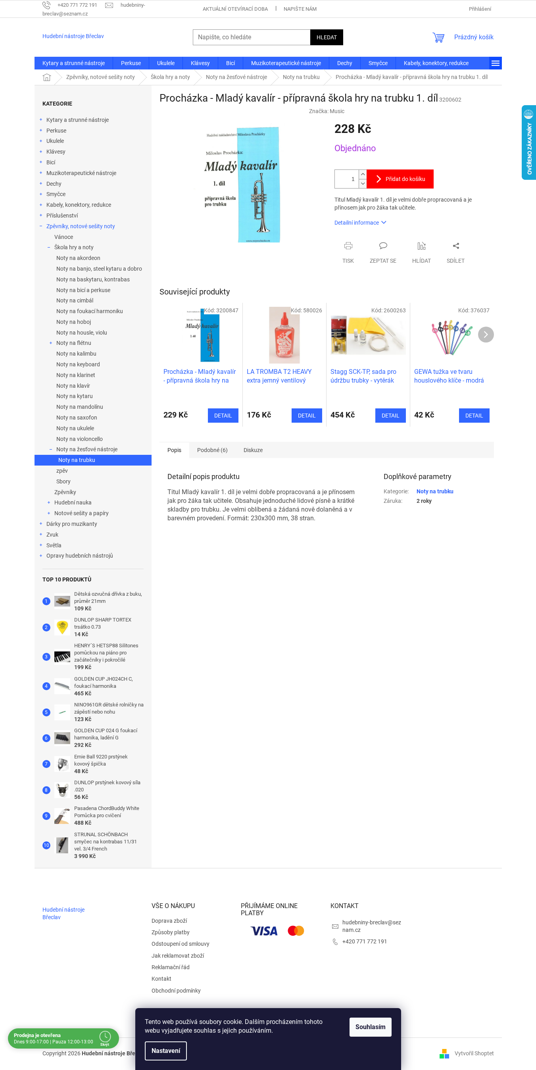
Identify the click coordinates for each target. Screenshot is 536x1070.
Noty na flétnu (73, 343)
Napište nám (300, 9)
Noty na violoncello (79, 439)
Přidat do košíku (405, 179)
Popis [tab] (174, 450)
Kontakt (161, 979)
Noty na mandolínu (79, 407)
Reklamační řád (171, 967)
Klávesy (55, 151)
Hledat (327, 37)
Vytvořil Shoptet (474, 1053)
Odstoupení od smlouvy (180, 944)
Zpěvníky (65, 492)
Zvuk (52, 534)
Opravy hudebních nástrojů (79, 555)
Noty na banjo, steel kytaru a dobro (99, 269)
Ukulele (55, 141)
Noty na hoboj (73, 322)
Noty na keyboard (78, 364)
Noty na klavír (73, 386)
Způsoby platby (171, 932)
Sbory (63, 481)
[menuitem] (74, 63)
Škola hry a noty (74, 247)
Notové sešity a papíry (81, 513)
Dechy (53, 184)
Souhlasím (370, 1027)
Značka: (326, 111)
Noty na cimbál (74, 300)
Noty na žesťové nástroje (86, 449)
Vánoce (63, 237)
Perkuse (56, 130)
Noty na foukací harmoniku (89, 311)
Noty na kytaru (74, 396)
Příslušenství (62, 215)
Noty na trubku (76, 460)
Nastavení (166, 1051)
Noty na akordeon (78, 258)
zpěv (62, 471)
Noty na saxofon (76, 417)
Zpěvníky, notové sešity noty (80, 226)
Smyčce (55, 194)
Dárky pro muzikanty (71, 524)
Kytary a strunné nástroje (77, 120)
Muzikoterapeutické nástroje (81, 173)
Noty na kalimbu (76, 353)
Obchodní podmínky (176, 990)
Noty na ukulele (75, 428)
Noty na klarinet (75, 375)
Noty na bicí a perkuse (83, 290)
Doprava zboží (169, 921)
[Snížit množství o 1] (363, 183)
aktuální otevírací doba (235, 9)
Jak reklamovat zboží (178, 956)
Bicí (50, 162)
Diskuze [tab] (253, 450)
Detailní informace (356, 222)
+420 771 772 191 (364, 941)
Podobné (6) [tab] (212, 450)
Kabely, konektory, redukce (78, 205)
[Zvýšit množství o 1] (363, 174)
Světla (53, 545)
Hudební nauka (73, 502)
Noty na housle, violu (81, 332)
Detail (223, 415)
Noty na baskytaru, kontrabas (93, 279)
